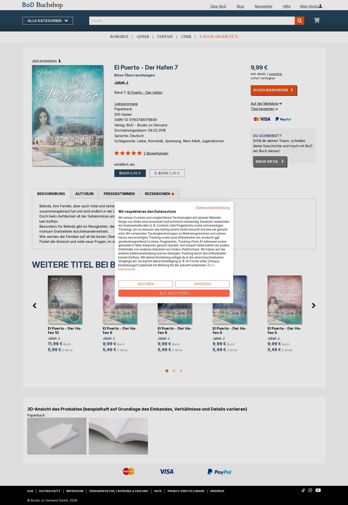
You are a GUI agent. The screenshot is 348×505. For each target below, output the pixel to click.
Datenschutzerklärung (213, 208)
